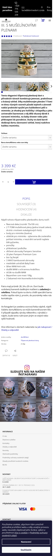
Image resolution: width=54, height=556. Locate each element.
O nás (42, 9)
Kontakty (6, 443)
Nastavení (26, 541)
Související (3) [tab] (26, 203)
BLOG (5, 465)
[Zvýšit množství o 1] (2, 181)
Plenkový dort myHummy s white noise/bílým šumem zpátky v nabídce (26, 491)
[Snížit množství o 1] (13, 181)
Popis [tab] (26, 198)
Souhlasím (26, 549)
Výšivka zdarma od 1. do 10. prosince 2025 (19, 485)
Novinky (6, 450)
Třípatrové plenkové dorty (30, 340)
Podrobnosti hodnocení (31, 36)
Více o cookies (21, 532)
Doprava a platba (9, 439)
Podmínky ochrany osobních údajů (16, 457)
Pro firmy (49, 9)
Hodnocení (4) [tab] (26, 209)
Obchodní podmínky (10, 454)
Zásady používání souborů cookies (15, 461)
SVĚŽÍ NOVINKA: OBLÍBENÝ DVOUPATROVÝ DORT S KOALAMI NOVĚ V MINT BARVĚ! (26, 479)
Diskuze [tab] (26, 214)
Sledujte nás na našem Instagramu (27, 373)
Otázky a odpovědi (10, 447)
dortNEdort (25, 337)
